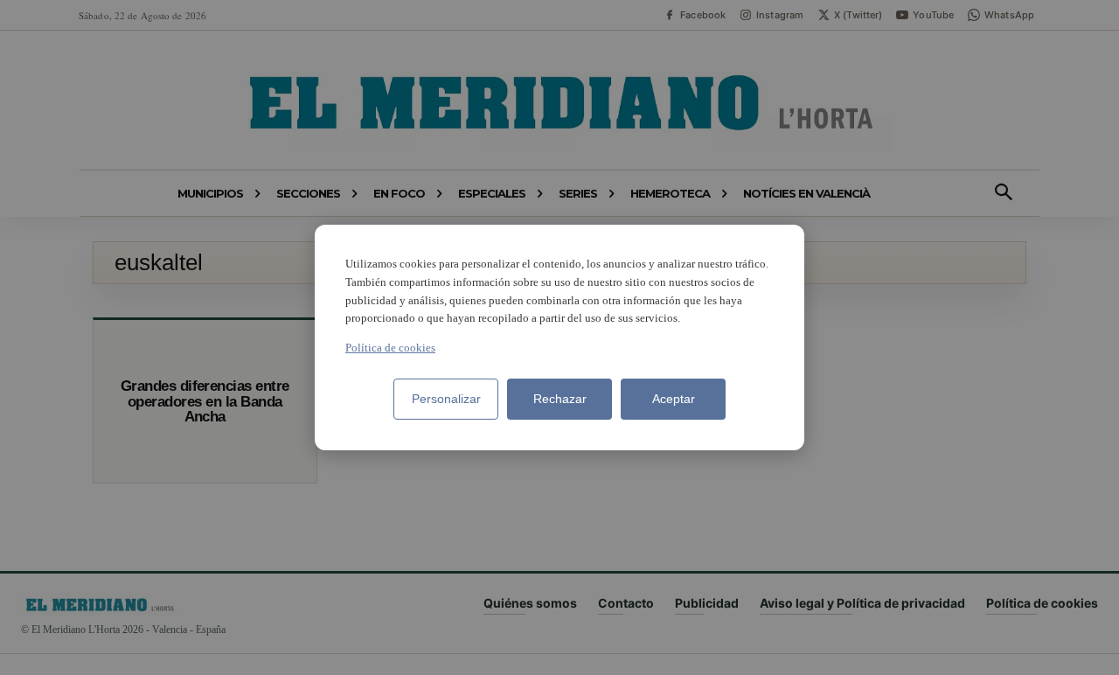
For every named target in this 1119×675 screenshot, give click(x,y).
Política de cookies (390, 347)
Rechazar (560, 399)
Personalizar (446, 399)
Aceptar (673, 399)
